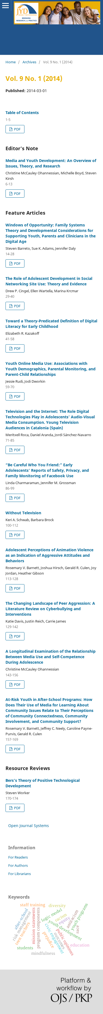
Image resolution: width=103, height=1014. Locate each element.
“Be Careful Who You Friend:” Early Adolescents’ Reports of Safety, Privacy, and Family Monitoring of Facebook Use (47, 470)
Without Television (23, 512)
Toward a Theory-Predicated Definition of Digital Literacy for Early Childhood (51, 323)
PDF (17, 129)
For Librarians (19, 873)
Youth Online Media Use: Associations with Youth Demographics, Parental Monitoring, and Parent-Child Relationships (50, 369)
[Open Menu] (5, 5)
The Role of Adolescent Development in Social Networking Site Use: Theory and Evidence (48, 281)
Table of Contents (22, 112)
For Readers (18, 857)
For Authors (18, 865)
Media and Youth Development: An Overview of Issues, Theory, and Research (50, 163)
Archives (29, 61)
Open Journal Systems (28, 825)
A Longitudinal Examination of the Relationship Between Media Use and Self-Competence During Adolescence (50, 657)
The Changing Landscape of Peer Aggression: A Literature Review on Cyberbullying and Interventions (50, 609)
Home (10, 61)
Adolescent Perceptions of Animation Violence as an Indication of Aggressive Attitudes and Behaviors (49, 555)
